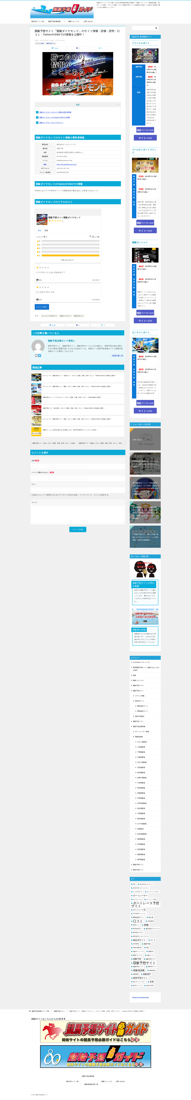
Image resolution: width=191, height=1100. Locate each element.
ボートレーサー (140, 895)
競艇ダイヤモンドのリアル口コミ (51, 123)
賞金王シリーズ (137, 985)
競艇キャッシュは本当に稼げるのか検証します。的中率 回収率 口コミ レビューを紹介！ (70, 430)
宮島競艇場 (141, 788)
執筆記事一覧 (117, 355)
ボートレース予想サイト (49, 316)
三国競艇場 (141, 747)
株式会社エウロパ (138, 932)
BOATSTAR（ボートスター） (141, 888)
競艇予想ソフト (138, 721)
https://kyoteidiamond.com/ (67, 164)
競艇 (147, 947)
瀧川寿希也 (136, 943)
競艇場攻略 (139, 737)
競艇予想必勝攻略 (54, 21)
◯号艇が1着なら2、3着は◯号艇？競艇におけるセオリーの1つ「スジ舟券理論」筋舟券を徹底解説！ (145, 537)
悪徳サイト (136, 925)
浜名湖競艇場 (142, 834)
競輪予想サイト (138, 864)
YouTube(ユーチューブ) (141, 662)
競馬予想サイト (138, 870)
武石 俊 (152, 940)
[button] (68, 260)
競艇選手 (147, 974)
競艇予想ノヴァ (152, 966)
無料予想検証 (139, 716)
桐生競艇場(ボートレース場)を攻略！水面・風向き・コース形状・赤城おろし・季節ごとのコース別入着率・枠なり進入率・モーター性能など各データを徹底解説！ (146, 488)
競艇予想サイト (50, 43)
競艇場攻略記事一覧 (91, 1084)
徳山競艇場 (141, 808)
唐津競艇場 (141, 772)
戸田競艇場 (141, 813)
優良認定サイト (142, 706)
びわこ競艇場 (142, 742)
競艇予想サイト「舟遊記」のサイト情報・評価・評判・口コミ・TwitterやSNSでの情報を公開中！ (102, 443)
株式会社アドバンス (153, 929)
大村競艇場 (141, 783)
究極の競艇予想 (137, 947)
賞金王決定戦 (150, 985)
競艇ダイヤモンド (65, 316)
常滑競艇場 (141, 798)
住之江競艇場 (142, 762)
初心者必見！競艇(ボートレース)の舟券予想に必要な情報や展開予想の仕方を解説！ (146, 464)
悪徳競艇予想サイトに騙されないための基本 (146, 669)
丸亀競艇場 (141, 757)
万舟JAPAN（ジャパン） (140, 913)
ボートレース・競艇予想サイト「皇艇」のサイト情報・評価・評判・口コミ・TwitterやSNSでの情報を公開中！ (77, 419)
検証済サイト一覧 (37, 21)
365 (134, 884)
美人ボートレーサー (139, 981)
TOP (40, 1011)
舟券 (152, 982)
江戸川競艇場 (142, 824)
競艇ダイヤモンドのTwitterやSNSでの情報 (54, 117)
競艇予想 (137, 959)
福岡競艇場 (141, 839)
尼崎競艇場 (141, 793)
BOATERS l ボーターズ (146, 884)
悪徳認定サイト (142, 711)
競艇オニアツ (150, 955)
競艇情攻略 (152, 970)
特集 (134, 675)
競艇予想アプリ (138, 685)
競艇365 (150, 951)
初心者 (151, 917)
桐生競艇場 (141, 819)
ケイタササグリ (137, 892)
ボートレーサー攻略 (142, 731)
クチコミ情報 (40, 43)
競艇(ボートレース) (138, 951)
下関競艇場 (141, 752)
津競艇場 (140, 829)
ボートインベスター (153, 892)
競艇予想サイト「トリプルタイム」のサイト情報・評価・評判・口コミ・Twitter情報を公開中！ (72, 397)
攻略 (146, 925)
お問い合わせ (88, 21)
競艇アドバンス (137, 955)
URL (45, 164)
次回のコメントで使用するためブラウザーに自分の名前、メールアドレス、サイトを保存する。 (71, 495)
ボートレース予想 (151, 899)
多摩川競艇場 (142, 778)
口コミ (138, 921)
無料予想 (147, 944)
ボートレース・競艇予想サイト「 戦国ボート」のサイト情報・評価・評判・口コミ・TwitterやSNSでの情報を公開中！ (79, 375)
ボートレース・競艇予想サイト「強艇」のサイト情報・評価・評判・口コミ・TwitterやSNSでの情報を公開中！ (77, 386)
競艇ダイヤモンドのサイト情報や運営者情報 (55, 112)
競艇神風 (135, 974)
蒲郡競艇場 (141, 854)
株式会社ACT (137, 928)
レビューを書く (41, 307)
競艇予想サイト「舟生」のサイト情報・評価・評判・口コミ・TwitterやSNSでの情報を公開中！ (55, 443)
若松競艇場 (141, 849)
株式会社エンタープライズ (141, 936)
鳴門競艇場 (141, 859)
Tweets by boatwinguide (140, 997)
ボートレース (137, 899)
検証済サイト (139, 701)
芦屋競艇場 (141, 844)
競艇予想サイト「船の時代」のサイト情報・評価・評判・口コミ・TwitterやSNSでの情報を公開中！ (74, 408)
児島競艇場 (141, 767)
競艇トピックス (73, 21)
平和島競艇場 (142, 803)
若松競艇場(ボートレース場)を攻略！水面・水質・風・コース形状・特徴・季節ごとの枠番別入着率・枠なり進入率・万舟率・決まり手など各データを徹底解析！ (146, 512)
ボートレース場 (139, 910)
